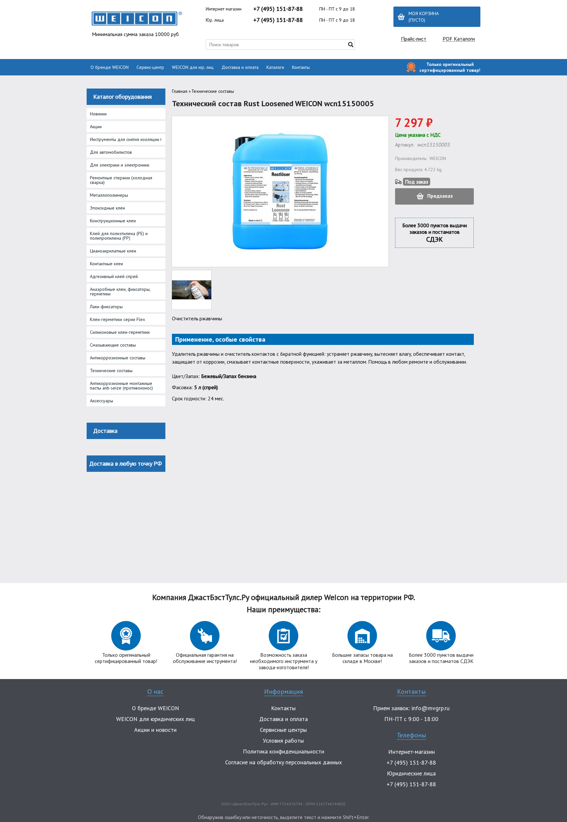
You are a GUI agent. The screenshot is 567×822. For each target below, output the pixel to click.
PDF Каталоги (459, 39)
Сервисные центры (283, 729)
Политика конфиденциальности (283, 751)
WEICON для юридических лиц (155, 719)
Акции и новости (155, 729)
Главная (179, 91)
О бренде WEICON (110, 67)
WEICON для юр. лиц (193, 67)
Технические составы (212, 91)
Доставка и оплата (240, 67)
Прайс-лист (413, 39)
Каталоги (275, 67)
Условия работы (283, 740)
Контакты (301, 67)
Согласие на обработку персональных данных (283, 762)
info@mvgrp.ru (430, 708)
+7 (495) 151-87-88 (278, 8)
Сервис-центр (150, 67)
